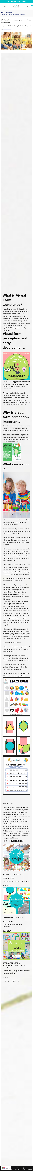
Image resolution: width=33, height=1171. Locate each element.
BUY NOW (7, 885)
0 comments (7, 29)
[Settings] (27, 6)
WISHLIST (17, 1169)
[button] (30, 6)
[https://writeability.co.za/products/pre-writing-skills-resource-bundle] (16, 871)
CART (23, 1169)
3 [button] (18, 514)
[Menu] (1, 6)
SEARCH (30, 1169)
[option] (16, 495)
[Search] (5, 6)
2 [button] (15, 514)
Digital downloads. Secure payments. (16, 1)
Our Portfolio (12, 981)
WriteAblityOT (9, 12)
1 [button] (12, 514)
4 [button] (21, 514)
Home (2, 12)
